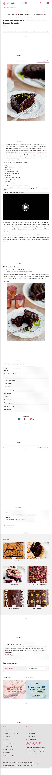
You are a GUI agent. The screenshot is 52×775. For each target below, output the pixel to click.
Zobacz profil (14, 695)
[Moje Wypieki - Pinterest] (37, 743)
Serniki (14, 14)
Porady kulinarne (31, 733)
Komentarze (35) (42, 61)
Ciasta (6, 12)
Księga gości (7, 752)
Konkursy (30, 730)
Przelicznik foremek (9, 749)
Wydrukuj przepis (10, 525)
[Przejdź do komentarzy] (31, 419)
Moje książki (7, 730)
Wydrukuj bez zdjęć (9, 527)
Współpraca (7, 736)
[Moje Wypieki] (9, 3)
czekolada (7, 515)
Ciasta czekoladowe (24, 31)
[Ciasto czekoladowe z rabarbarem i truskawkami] (38, 574)
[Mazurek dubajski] (38, 598)
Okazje (45, 14)
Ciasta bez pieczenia (37, 14)
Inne (35, 17)
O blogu (6, 726)
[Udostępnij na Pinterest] (25, 419)
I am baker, (14, 364)
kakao (12, 515)
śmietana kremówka (31, 515)
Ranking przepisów (32, 739)
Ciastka (22, 12)
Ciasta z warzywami (19, 519)
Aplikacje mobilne (31, 736)
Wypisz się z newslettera (10, 755)
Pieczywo (27, 14)
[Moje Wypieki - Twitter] (33, 743)
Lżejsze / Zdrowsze (27, 17)
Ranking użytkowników (9, 743)
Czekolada (7, 14)
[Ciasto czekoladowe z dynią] (38, 550)
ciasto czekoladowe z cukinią (31, 152)
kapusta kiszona (18, 515)
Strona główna (6, 31)
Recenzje (30, 726)
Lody (32, 12)
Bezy (11, 12)
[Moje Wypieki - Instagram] (26, 3)
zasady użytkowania (31, 765)
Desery (27, 12)
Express (18, 17)
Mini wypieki (20, 14)
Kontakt (6, 739)
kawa (24, 515)
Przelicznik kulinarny (9, 746)
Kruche (16, 12)
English (6, 25)
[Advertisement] (26, 46)
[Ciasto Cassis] (14, 574)
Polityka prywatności (23, 765)
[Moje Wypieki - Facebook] (23, 3)
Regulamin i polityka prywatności (11, 733)
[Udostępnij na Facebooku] (19, 419)
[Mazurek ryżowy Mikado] (14, 598)
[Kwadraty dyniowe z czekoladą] (14, 550)
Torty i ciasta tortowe (41, 12)
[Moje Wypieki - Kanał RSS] (40, 743)
